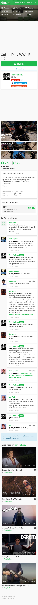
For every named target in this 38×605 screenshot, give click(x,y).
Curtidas (19, 163)
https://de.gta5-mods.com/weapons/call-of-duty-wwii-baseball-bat (21, 375)
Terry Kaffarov (17, 74)
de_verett (12, 291)
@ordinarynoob (14, 257)
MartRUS (12, 397)
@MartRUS (13, 418)
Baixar (20, 63)
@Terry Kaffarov (14, 241)
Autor (21, 255)
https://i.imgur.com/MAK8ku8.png (21, 314)
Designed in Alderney (8, 596)
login (24, 436)
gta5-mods (13, 222)
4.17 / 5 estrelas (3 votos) (8, 168)
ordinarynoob (14, 239)
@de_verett (13, 324)
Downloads (8, 163)
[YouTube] (15, 77)
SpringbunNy (13, 371)
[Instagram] (12, 77)
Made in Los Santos (7, 598)
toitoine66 (12, 281)
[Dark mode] (32, 2)
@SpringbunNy (14, 387)
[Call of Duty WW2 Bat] (19, 131)
